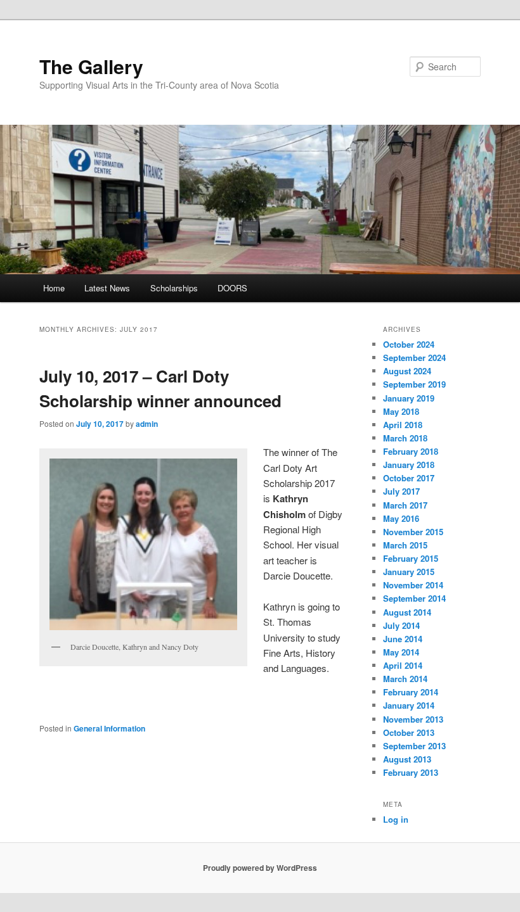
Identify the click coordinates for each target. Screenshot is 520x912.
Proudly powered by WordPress (260, 867)
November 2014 (413, 585)
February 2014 (410, 692)
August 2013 (407, 759)
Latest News (107, 288)
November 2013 (413, 719)
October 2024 (408, 344)
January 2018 (408, 465)
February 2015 (410, 558)
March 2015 (405, 545)
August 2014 (407, 612)
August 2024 (407, 371)
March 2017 (405, 505)
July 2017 (401, 491)
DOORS (232, 288)
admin (147, 423)
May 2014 (401, 652)
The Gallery (91, 66)
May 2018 (401, 411)
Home (54, 288)
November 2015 (413, 532)
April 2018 (402, 425)
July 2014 (401, 625)
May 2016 (401, 518)
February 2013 (410, 772)
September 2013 (414, 746)
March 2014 (405, 679)
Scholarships (174, 288)
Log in (395, 819)
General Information (109, 728)
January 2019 (408, 398)
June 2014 (402, 639)
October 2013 (408, 732)
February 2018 (410, 451)
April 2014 (402, 665)
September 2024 (414, 358)
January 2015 (408, 572)
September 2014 (414, 598)
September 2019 (414, 384)
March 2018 (405, 438)
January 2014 (408, 705)
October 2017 (408, 478)
